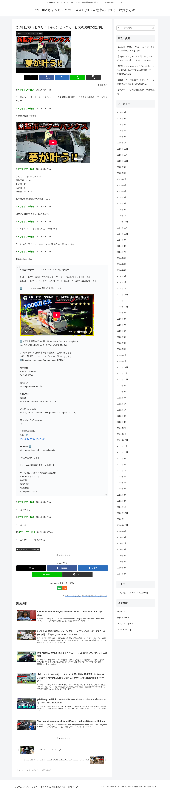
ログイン (121, 611)
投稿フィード (123, 617)
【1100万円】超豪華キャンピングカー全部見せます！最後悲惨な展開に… (136, 82)
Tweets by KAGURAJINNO (32, 439)
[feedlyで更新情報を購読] (59, 588)
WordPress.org (124, 629)
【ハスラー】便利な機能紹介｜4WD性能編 (136, 92)
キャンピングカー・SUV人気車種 (28, 550)
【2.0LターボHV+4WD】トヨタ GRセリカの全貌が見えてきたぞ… (135, 49)
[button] (93, 77)
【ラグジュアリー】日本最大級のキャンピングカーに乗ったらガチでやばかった (135, 58)
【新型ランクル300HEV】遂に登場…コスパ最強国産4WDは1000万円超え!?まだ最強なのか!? (135, 70)
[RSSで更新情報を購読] (64, 588)
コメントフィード (125, 623)
